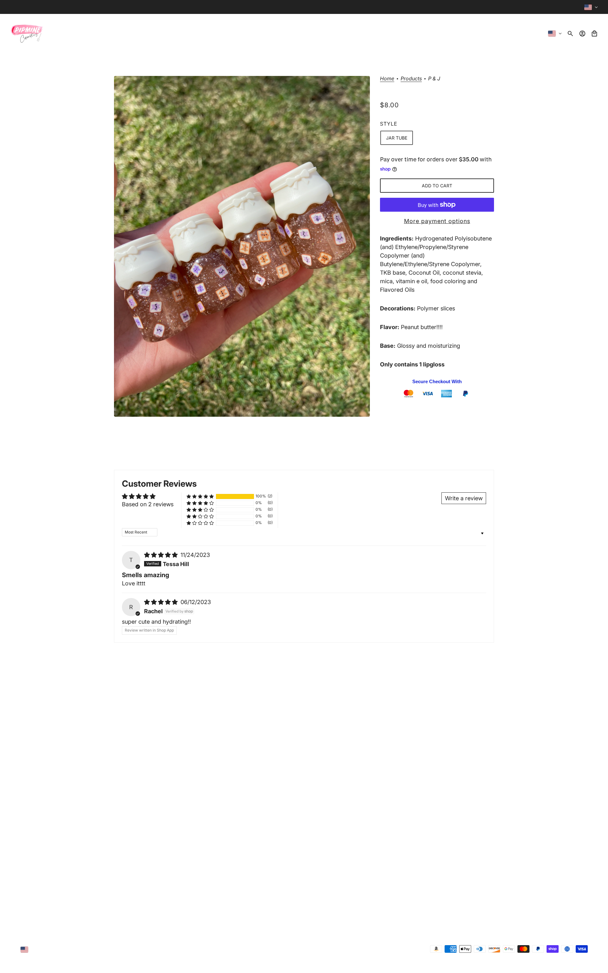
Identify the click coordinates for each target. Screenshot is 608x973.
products (411, 79)
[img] (161, 555)
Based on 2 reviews (148, 504)
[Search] (570, 33)
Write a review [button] (464, 498)
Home (387, 79)
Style (388, 124)
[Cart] (594, 33)
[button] (200, 496)
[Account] (582, 33)
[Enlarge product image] (242, 246)
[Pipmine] (27, 33)
